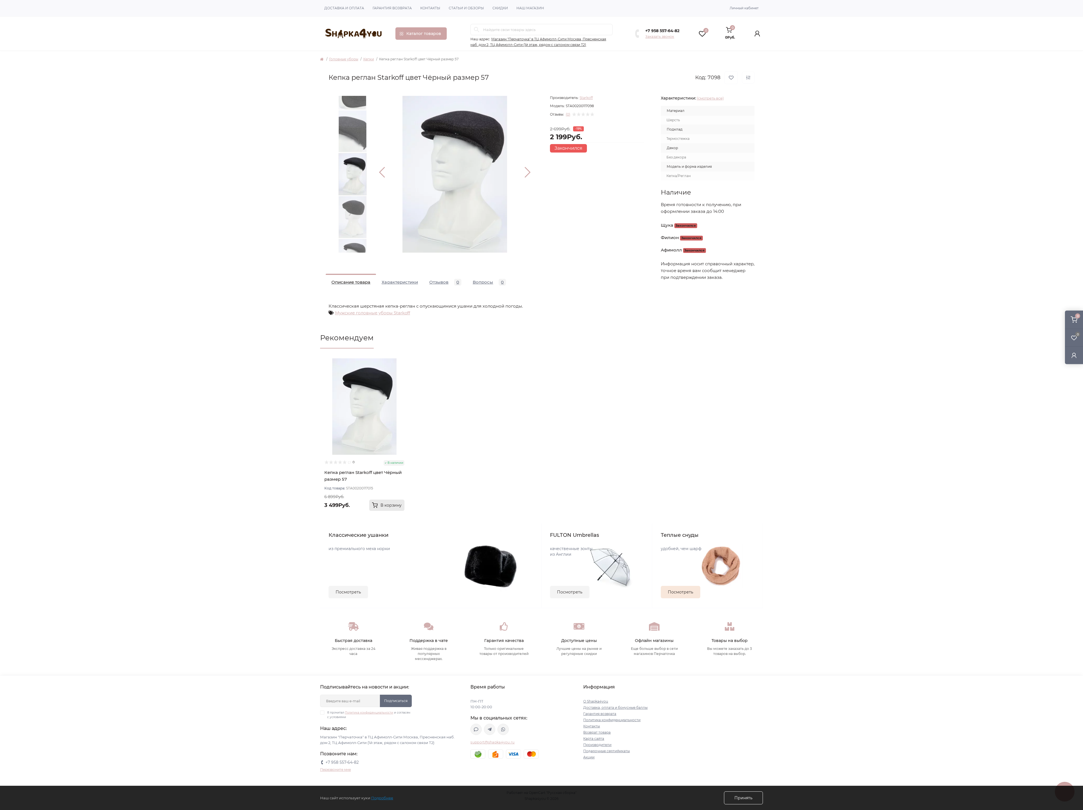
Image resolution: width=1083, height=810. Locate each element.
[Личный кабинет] (1074, 355)
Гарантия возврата (392, 8)
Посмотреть (348, 592)
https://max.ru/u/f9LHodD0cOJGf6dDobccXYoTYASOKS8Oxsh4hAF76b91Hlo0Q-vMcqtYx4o (476, 729)
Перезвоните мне (335, 769)
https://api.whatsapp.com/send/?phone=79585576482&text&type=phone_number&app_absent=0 (503, 729)
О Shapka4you (595, 701)
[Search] (476, 29)
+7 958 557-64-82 (662, 30)
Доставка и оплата (344, 8)
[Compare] (400, 384)
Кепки (368, 59)
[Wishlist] (400, 373)
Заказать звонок (659, 36)
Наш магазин (530, 8)
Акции (589, 757)
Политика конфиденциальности (369, 712)
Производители (597, 745)
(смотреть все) (710, 98)
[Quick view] (400, 362)
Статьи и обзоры (466, 8)
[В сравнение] (748, 77)
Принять (743, 797)
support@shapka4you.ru (492, 742)
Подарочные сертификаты (606, 751)
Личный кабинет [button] (744, 8)
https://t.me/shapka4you (489, 729)
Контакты (430, 8)
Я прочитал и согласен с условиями (368, 715)
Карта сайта (593, 738)
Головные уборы (343, 59)
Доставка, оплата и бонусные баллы (615, 707)
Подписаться (396, 701)
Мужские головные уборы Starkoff (372, 312)
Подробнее (382, 798)
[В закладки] (731, 77)
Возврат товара (597, 732)
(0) (568, 114)
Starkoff (586, 98)
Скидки (500, 8)
